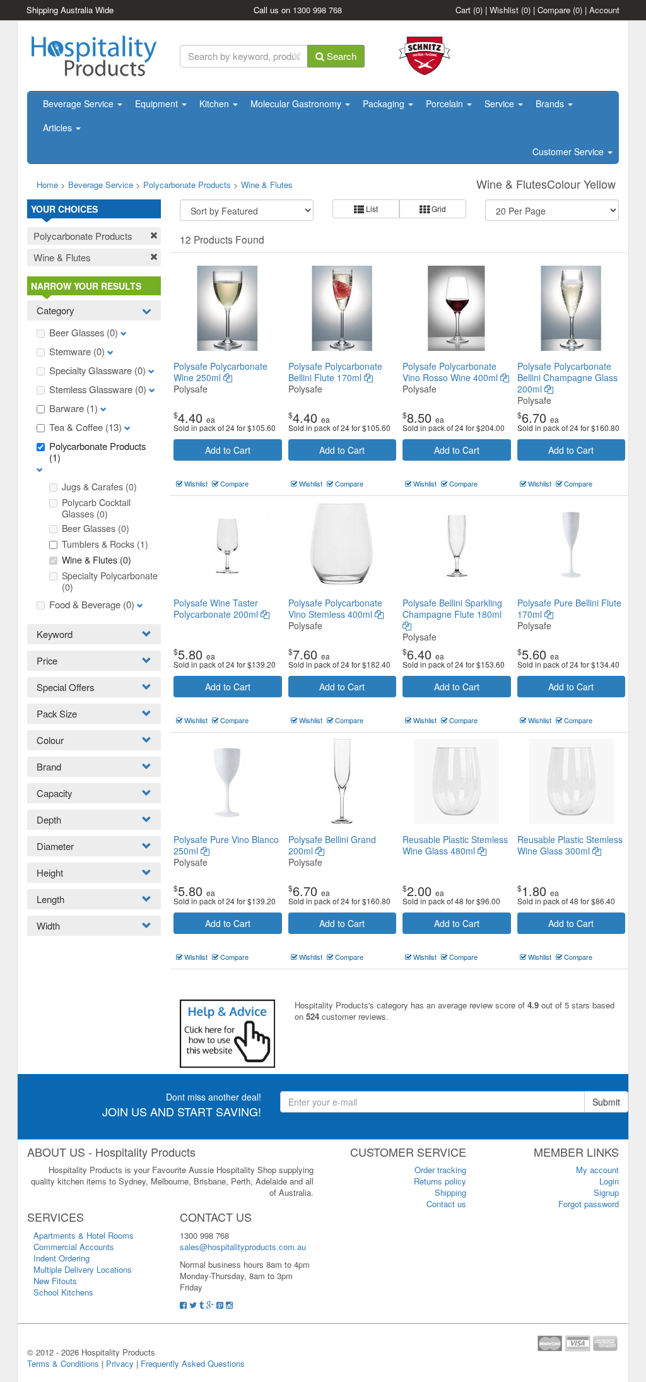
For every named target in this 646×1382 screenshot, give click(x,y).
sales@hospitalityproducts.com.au (243, 1247)
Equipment (157, 103)
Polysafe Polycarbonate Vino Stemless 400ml (335, 608)
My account (597, 1170)
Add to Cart (227, 450)
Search (340, 55)
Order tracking (440, 1170)
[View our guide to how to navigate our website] (227, 1032)
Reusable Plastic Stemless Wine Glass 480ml (455, 845)
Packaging (385, 103)
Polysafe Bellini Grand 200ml (332, 845)
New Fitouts (55, 1281)
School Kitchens (63, 1292)
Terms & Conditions (63, 1363)
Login (609, 1181)
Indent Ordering (61, 1258)
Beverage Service (79, 103)
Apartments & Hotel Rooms (83, 1235)
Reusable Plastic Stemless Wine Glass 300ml (570, 845)
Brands (551, 103)
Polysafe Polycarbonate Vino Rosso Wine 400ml (451, 372)
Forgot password (588, 1204)
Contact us (446, 1204)
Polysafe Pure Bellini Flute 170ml (569, 608)
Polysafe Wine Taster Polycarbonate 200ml (217, 608)
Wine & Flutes (267, 185)
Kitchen (215, 103)
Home (47, 185)
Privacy (120, 1363)
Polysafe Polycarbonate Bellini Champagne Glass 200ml (567, 377)
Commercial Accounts (73, 1247)
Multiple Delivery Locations (82, 1269)
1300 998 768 (317, 10)
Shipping (450, 1192)
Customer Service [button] (569, 151)
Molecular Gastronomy (297, 103)
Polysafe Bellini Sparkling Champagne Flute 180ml (452, 608)
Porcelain (446, 103)
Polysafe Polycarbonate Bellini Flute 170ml (335, 372)
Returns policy (440, 1181)
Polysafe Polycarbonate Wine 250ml (220, 372)
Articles (58, 127)
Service (500, 103)
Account (604, 10)
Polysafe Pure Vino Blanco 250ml (226, 845)
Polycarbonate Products (187, 185)
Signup (606, 1192)
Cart (469, 10)
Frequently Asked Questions (193, 1363)
